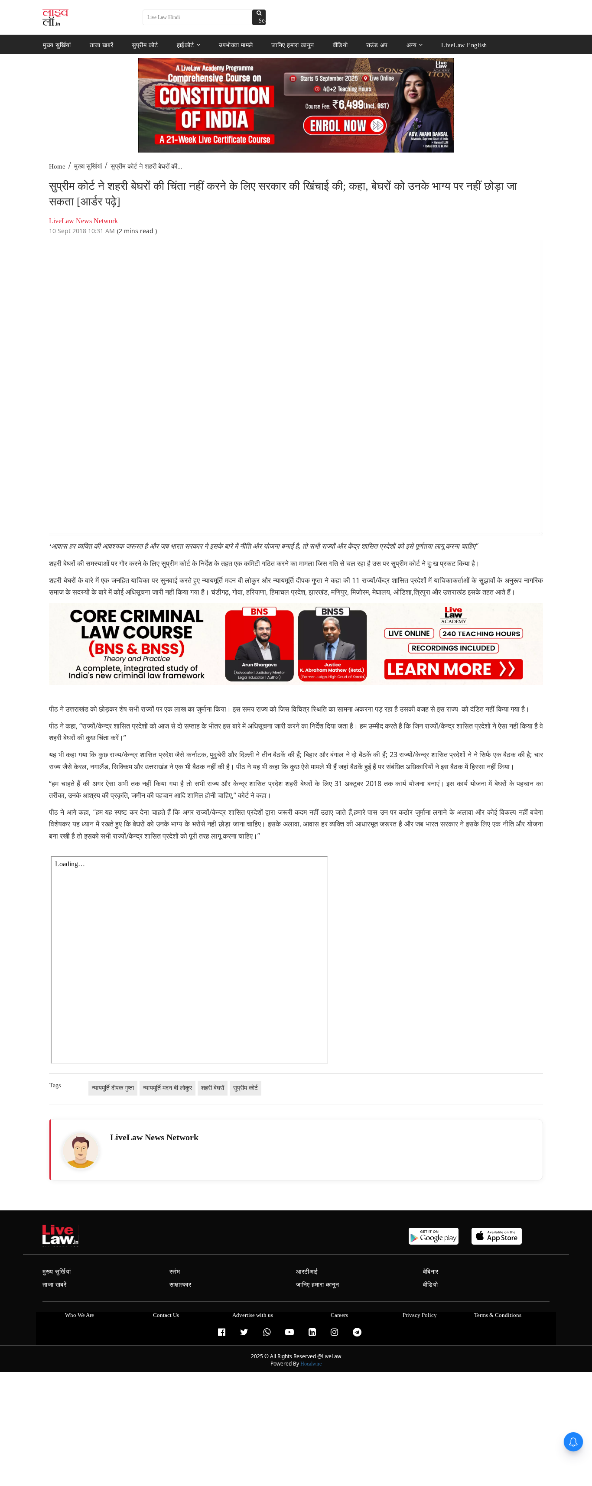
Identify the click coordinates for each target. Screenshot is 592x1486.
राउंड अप (377, 45)
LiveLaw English (464, 45)
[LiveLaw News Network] (80, 1150)
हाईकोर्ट (185, 45)
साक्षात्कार (180, 1284)
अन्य (412, 45)
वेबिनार (431, 1271)
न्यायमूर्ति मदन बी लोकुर (167, 1088)
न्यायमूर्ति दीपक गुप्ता (113, 1088)
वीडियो (340, 45)
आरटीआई (307, 1271)
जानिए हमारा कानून (292, 45)
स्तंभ (174, 1271)
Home (57, 166)
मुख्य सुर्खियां (57, 45)
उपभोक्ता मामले (236, 45)
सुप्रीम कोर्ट (145, 45)
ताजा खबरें (102, 45)
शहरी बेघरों (212, 1088)
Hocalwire (311, 1364)
